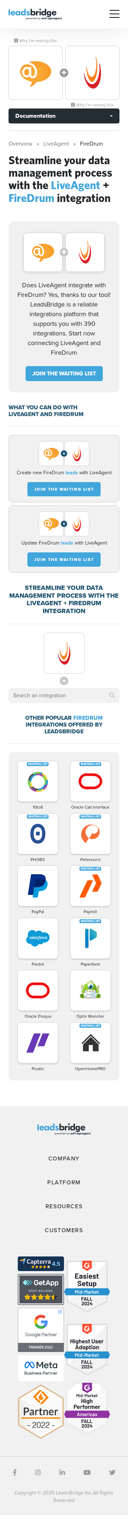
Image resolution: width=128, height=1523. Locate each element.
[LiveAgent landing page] (36, 73)
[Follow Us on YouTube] (87, 1472)
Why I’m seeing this (37, 41)
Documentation (35, 116)
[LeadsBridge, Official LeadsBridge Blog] (35, 14)
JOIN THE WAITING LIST (64, 373)
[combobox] (64, 695)
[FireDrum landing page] (92, 73)
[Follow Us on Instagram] (38, 1472)
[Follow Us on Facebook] (15, 1472)
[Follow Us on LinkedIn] (62, 1472)
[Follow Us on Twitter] (112, 1472)
